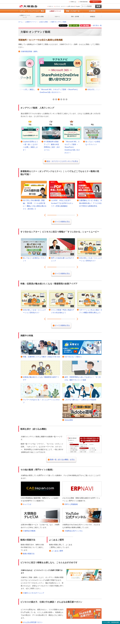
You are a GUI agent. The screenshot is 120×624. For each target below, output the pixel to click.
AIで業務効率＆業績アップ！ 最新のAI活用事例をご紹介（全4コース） (52, 146)
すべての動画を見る (62, 221)
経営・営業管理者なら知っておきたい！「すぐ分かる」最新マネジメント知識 (83, 378)
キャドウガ (27, 504)
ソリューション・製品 (36, 11)
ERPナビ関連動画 (71, 504)
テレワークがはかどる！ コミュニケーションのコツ (41, 401)
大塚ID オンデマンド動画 (58, 22)
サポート (51, 6)
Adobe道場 (69, 420)
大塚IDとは (73, 1)
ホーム (22, 11)
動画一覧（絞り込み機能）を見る (62, 459)
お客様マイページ (55, 11)
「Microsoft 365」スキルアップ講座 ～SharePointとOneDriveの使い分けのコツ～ (72, 147)
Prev (21, 68)
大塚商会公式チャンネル (74, 531)
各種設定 (92, 16)
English (78, 6)
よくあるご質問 (57, 551)
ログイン (95, 1)
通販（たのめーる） (73, 11)
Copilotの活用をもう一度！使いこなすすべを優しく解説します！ (30, 146)
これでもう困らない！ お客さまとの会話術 (80, 400)
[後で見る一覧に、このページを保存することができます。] (85, 25)
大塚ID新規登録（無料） (30, 51)
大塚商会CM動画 (29, 531)
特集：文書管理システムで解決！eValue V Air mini (41, 357)
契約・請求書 (75, 16)
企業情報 (92, 11)
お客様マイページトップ (25, 16)
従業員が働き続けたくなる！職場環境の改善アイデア (41, 378)
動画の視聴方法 (28, 554)
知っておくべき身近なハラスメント (92, 143)
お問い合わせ (71, 6)
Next (94, 68)
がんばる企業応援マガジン (33, 622)
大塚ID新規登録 (83, 1)
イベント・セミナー (60, 6)
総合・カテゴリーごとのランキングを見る (62, 161)
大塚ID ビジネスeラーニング (33, 593)
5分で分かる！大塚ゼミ (73, 357)
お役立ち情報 (40, 16)
